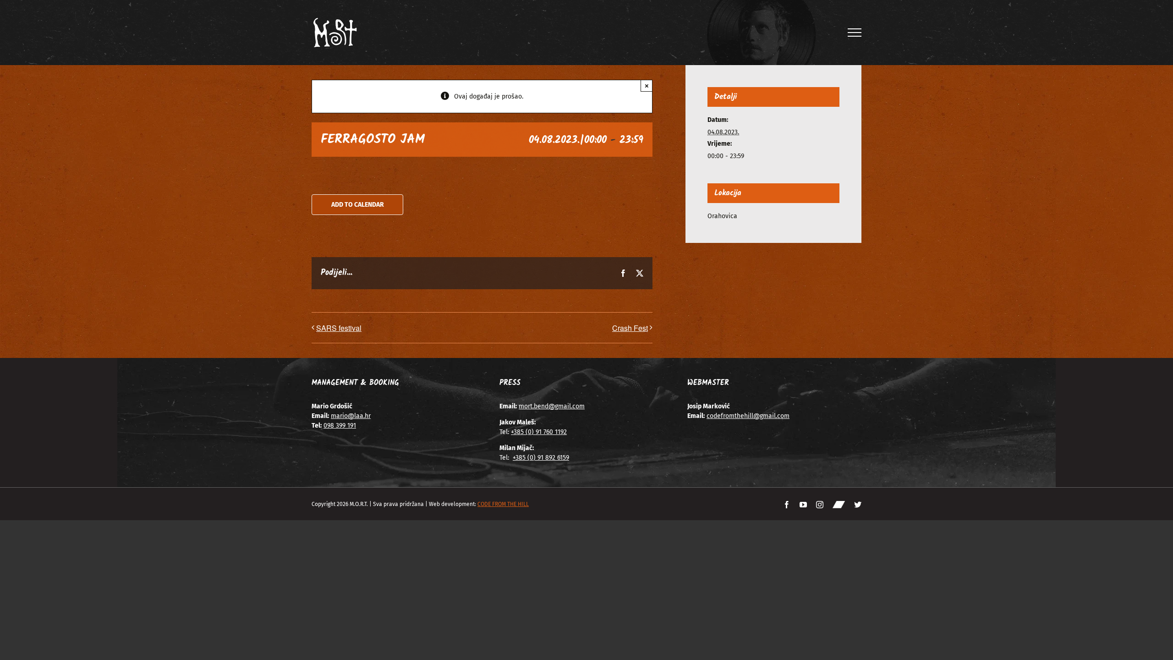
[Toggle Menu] (855, 32)
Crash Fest (630, 328)
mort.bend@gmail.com (552, 406)
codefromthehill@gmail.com (748, 416)
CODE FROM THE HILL (503, 504)
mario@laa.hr (351, 416)
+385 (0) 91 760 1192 (539, 432)
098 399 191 (339, 425)
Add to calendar (357, 205)
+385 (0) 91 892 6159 (541, 458)
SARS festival (339, 328)
